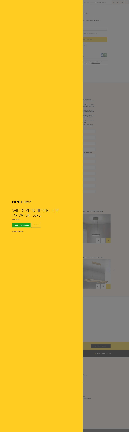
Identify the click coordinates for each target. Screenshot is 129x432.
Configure (36, 225)
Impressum (14, 231)
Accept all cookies (21, 225)
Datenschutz (20, 231)
